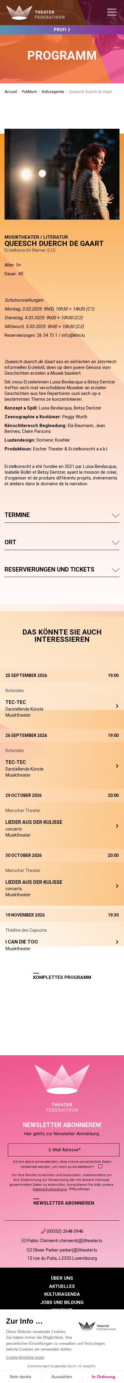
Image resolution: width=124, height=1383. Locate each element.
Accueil (11, 92)
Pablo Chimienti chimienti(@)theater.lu (64, 1240)
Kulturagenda (53, 92)
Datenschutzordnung (50, 1189)
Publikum (29, 92)
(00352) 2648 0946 (64, 1231)
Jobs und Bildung (62, 1302)
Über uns (62, 1278)
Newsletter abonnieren (63, 1203)
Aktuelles (62, 1286)
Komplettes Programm (62, 977)
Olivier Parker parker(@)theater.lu (64, 1250)
